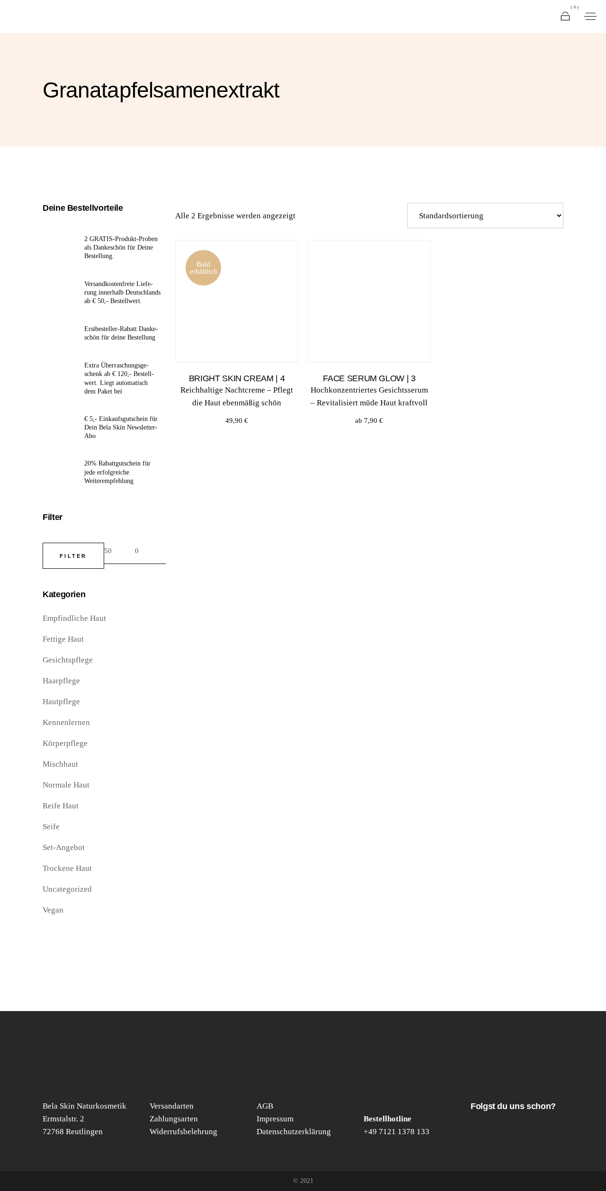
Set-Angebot (64, 847)
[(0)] (565, 16)
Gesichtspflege (68, 659)
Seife (51, 826)
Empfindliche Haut (74, 618)
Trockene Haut (67, 868)
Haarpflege (61, 680)
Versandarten (172, 1105)
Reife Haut (61, 805)
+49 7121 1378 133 (396, 1131)
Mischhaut (60, 764)
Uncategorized (67, 889)
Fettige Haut (63, 639)
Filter (73, 556)
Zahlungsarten (174, 1118)
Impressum (275, 1118)
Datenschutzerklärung (294, 1131)
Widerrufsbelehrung (183, 1131)
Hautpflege (61, 701)
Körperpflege (65, 743)
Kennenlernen (66, 722)
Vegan (53, 909)
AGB (265, 1105)
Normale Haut (66, 784)
